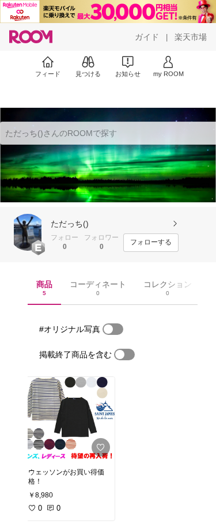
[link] (68, 419)
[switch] (113, 329)
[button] (27, 232)
